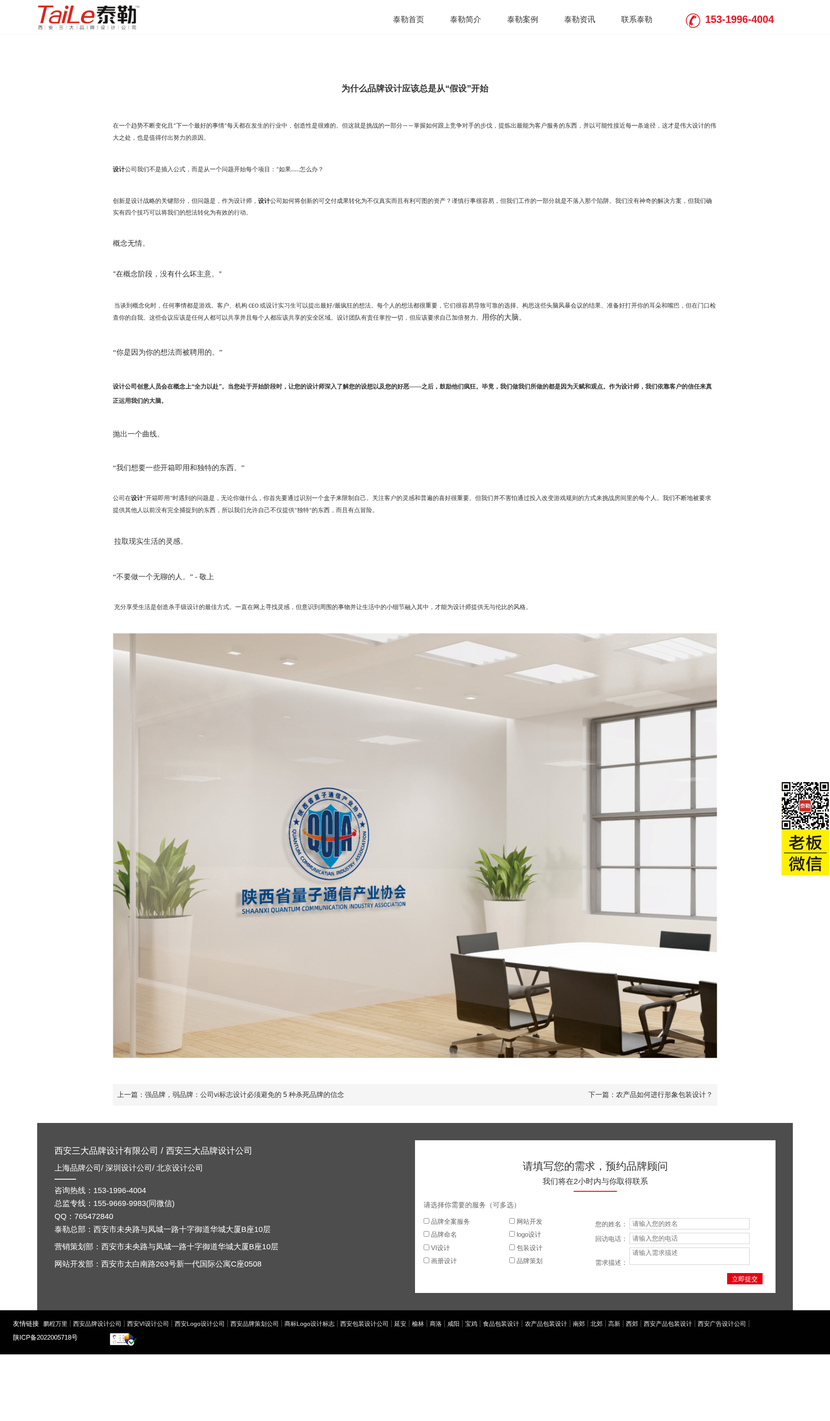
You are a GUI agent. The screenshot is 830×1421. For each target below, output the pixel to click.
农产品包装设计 (546, 1323)
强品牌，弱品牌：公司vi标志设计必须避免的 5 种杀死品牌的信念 (244, 1094)
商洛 (436, 1323)
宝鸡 (471, 1323)
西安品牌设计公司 (97, 1323)
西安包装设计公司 (364, 1323)
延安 (400, 1323)
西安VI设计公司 (148, 1323)
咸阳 (453, 1323)
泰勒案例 (522, 19)
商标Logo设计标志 (309, 1323)
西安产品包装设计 (668, 1323)
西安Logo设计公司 (200, 1323)
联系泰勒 (636, 19)
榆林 (418, 1323)
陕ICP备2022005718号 (45, 1337)
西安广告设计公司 (722, 1323)
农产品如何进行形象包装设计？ (664, 1094)
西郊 (632, 1323)
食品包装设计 (501, 1323)
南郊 (579, 1323)
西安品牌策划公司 (254, 1323)
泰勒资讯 (579, 19)
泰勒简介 (465, 19)
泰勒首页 (408, 19)
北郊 (597, 1323)
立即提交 (745, 1279)
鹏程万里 (55, 1323)
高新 (614, 1323)
